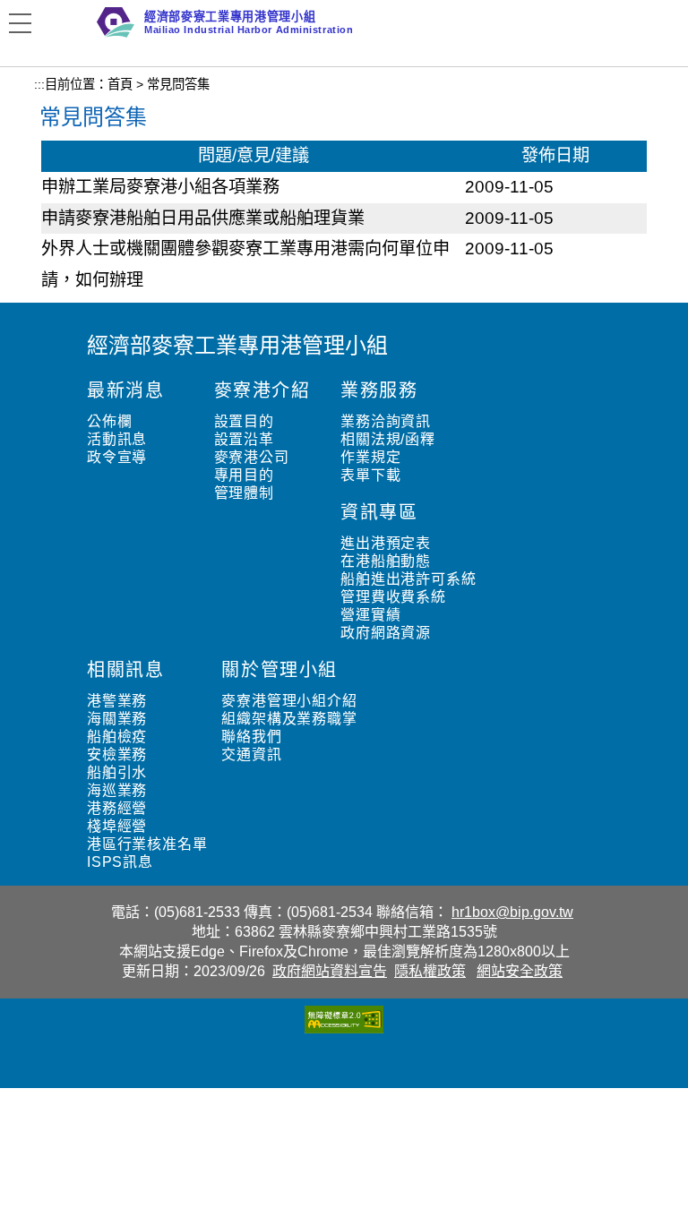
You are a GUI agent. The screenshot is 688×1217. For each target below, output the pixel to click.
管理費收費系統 (393, 596)
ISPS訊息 (120, 862)
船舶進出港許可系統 (408, 579)
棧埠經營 (117, 826)
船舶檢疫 (117, 736)
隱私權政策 (430, 971)
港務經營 (117, 808)
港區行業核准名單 (147, 844)
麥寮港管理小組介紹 (289, 700)
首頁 (120, 84)
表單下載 (370, 475)
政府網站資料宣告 (329, 971)
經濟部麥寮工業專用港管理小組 (237, 345)
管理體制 (244, 493)
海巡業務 (117, 790)
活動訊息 (117, 439)
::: (39, 84)
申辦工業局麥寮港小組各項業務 (160, 186)
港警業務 (117, 700)
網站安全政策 (520, 971)
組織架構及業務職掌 (289, 718)
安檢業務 (117, 754)
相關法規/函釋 (387, 439)
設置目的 (244, 421)
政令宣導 (117, 457)
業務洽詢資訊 (385, 421)
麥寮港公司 (251, 457)
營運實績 (370, 614)
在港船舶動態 (385, 561)
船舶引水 (117, 772)
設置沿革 (244, 439)
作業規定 (370, 457)
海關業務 (117, 718)
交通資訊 (251, 754)
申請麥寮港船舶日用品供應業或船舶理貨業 (203, 218)
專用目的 (244, 475)
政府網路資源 (385, 632)
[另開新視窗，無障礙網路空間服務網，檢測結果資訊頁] (344, 1028)
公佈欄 (109, 421)
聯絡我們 (251, 736)
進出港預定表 (385, 543)
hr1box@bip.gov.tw (512, 912)
